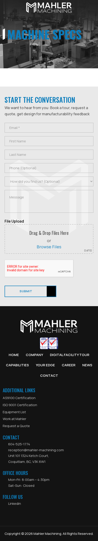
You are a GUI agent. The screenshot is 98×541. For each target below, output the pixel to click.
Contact (49, 375)
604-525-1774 (19, 444)
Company (34, 354)
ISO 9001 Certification (20, 405)
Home (14, 354)
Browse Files (49, 246)
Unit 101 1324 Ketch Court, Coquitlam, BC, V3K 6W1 (28, 458)
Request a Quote (16, 425)
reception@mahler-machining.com (36, 450)
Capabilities (17, 365)
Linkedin (14, 503)
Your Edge (45, 365)
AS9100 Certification (19, 397)
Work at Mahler (14, 418)
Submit (26, 291)
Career (68, 365)
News (87, 365)
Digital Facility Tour (69, 354)
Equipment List (14, 412)
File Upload (14, 221)
